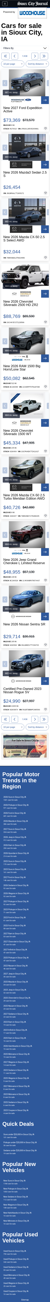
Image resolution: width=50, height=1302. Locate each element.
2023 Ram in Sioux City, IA (14, 1023)
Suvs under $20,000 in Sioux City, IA (18, 1135)
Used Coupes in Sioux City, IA (15, 1292)
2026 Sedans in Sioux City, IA (15, 886)
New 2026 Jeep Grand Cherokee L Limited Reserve (24, 561)
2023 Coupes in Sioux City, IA (15, 1111)
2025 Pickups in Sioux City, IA (16, 959)
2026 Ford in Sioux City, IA (14, 814)
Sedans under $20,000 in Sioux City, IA (20, 1151)
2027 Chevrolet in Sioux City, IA (16, 943)
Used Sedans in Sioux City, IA (15, 1268)
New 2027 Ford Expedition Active (22, 109)
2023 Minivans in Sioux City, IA (16, 1095)
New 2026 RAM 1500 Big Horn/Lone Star (21, 367)
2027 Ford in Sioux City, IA (14, 878)
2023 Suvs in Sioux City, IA (14, 870)
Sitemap (25, 1300)
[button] (4, 83)
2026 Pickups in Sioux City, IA (16, 806)
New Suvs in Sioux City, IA (14, 1182)
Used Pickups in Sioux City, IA (16, 1260)
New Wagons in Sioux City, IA (15, 1206)
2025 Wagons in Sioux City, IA (16, 1079)
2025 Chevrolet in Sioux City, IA (16, 999)
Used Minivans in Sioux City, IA (16, 1276)
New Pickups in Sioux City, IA (15, 1190)
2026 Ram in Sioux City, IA (14, 846)
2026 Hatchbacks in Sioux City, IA (17, 1047)
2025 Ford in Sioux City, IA (14, 927)
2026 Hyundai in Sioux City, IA (16, 854)
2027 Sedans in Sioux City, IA (15, 1015)
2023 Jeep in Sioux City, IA (14, 991)
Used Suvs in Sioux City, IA (14, 1252)
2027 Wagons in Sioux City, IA (16, 1063)
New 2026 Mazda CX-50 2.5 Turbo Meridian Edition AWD (24, 497)
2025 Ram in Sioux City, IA (14, 1039)
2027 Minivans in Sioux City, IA (16, 1087)
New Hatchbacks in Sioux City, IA (17, 1214)
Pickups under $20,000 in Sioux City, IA (20, 1143)
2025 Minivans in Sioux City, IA (16, 1055)
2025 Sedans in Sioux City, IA (15, 1103)
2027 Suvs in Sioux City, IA (14, 830)
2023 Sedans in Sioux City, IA (15, 1071)
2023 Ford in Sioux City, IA (14, 919)
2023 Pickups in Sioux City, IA (16, 910)
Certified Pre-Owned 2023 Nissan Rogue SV (22, 690)
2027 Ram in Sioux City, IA (14, 935)
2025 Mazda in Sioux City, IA (15, 983)
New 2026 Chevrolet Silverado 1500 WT (18, 432)
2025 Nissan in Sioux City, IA (15, 1007)
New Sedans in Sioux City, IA (15, 1198)
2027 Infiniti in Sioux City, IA (15, 951)
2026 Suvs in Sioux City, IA (14, 798)
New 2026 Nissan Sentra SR (24, 624)
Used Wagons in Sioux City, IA (16, 1284)
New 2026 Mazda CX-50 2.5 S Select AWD (24, 238)
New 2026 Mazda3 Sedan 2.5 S (25, 174)
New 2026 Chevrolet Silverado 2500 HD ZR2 (20, 303)
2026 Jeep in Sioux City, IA (14, 838)
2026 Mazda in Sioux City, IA (15, 822)
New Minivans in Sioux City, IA (16, 1222)
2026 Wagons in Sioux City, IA (16, 894)
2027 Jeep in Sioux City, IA (14, 975)
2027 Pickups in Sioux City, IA (16, 902)
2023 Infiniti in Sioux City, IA (15, 1031)
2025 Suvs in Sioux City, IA (14, 862)
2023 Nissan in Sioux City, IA (15, 967)
